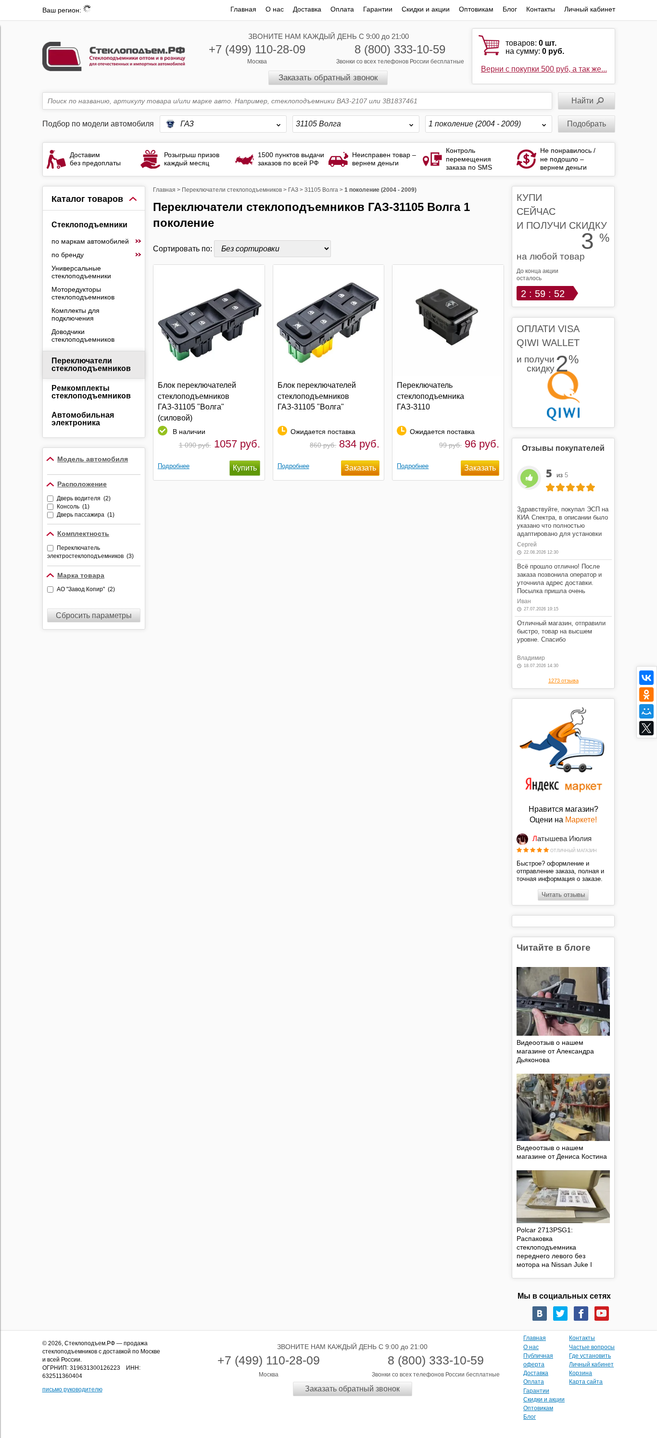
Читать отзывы (563, 894)
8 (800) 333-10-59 (399, 49)
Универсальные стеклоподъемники (81, 272)
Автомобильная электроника (82, 419)
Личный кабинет (589, 9)
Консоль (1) (73, 506)
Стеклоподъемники (89, 225)
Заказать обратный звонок (328, 77)
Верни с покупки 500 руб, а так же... (544, 69)
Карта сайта (586, 1381)
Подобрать (586, 124)
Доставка (307, 9)
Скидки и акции (426, 9)
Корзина (580, 1373)
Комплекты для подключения (75, 314)
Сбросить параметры (94, 615)
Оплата (342, 9)
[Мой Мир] (646, 711)
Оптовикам (476, 9)
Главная (243, 9)
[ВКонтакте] (646, 677)
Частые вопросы (592, 1347)
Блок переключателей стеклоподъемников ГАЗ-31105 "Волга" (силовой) (197, 401)
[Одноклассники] (646, 694)
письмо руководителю (72, 1389)
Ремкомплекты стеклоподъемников (91, 392)
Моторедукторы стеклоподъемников (82, 293)
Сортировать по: (183, 249)
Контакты (540, 9)
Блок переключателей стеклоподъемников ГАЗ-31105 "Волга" (317, 396)
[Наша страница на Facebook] (581, 1313)
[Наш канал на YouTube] (601, 1313)
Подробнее (174, 466)
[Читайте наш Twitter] (560, 1313)
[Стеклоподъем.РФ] (114, 55)
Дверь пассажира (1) (85, 514)
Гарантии (377, 9)
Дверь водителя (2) (84, 498)
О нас (274, 9)
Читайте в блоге (554, 947)
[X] (646, 728)
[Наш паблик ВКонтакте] (539, 1313)
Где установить (590, 1355)
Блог (510, 9)
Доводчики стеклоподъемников (82, 335)
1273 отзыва (563, 680)
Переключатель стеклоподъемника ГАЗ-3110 (430, 396)
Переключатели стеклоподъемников (91, 364)
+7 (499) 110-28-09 (257, 49)
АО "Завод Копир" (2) (86, 589)
